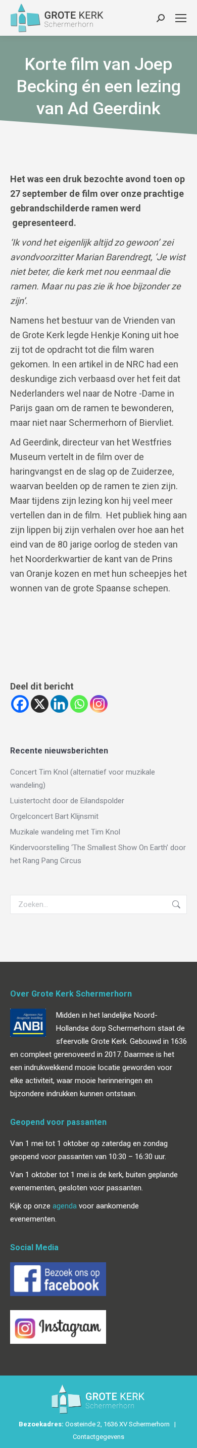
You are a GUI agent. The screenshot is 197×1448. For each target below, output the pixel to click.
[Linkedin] (59, 704)
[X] (39, 704)
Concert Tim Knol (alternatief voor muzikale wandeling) (82, 779)
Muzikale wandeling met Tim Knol (65, 831)
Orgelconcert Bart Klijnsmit (54, 816)
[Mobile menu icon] (181, 18)
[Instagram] (99, 704)
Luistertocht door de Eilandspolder (67, 800)
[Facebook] (20, 704)
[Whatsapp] (79, 704)
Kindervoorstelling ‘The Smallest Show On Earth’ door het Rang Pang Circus (98, 854)
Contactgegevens (98, 1436)
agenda (65, 1205)
